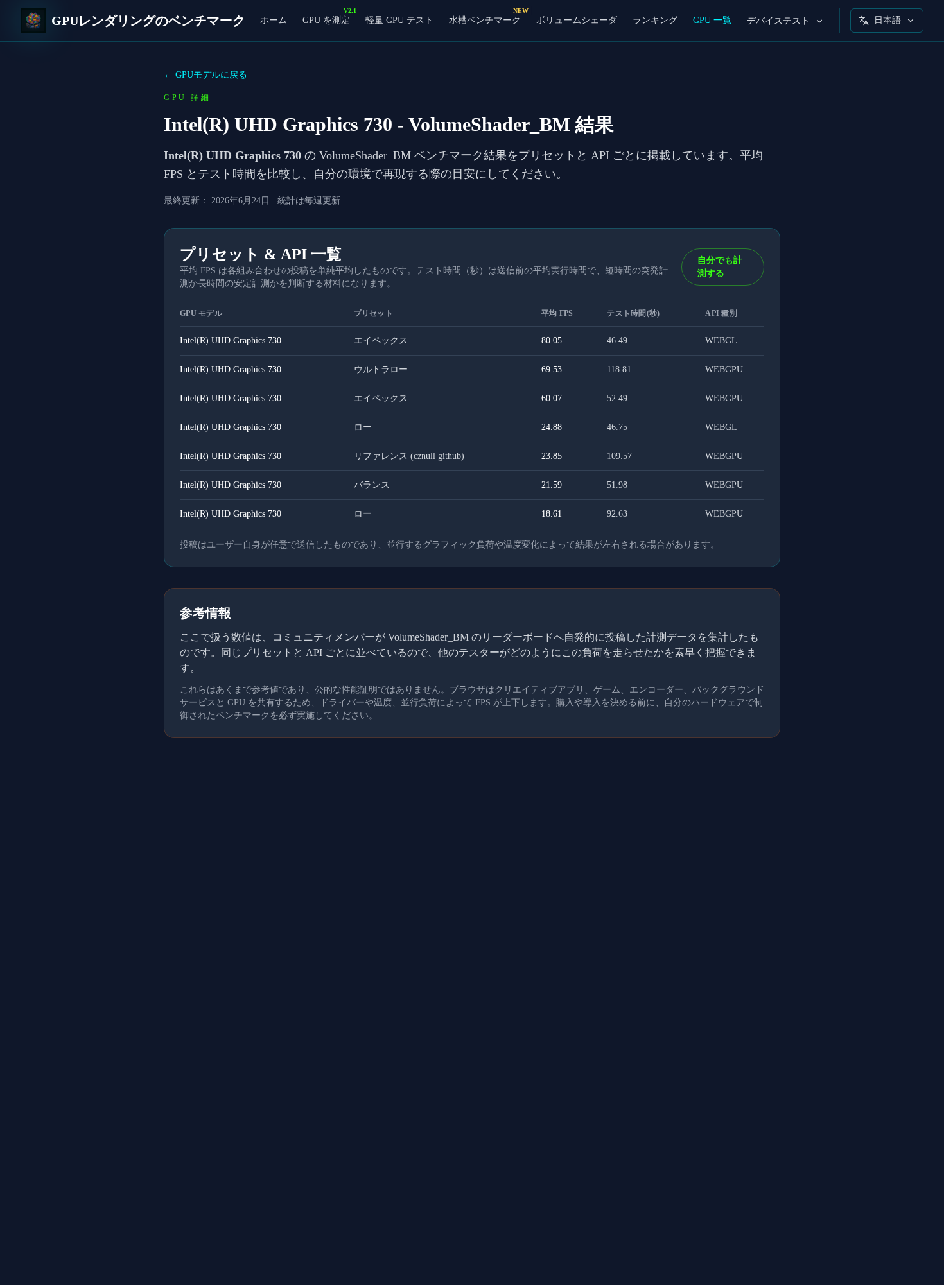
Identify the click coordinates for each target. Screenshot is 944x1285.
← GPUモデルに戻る (205, 75)
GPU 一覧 (712, 20)
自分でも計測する (719, 266)
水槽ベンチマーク (485, 19)
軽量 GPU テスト (399, 20)
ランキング (655, 20)
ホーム (273, 20)
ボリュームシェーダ (576, 20)
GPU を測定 (326, 19)
